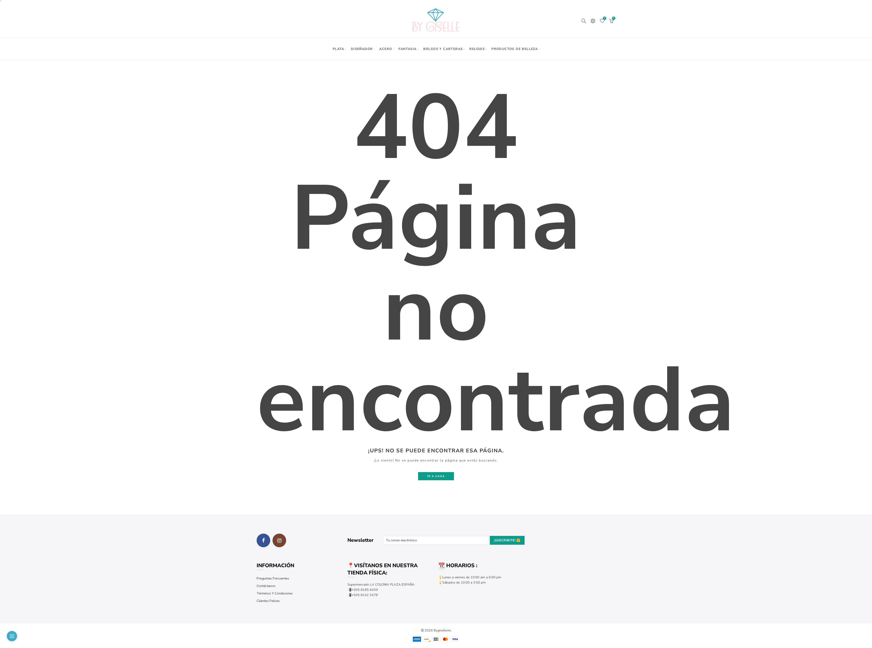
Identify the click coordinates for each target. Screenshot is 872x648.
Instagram (279, 540)
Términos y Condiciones (275, 593)
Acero (385, 49)
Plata (338, 49)
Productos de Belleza (514, 49)
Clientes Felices (268, 601)
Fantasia (407, 49)
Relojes (477, 49)
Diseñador (362, 49)
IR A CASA (436, 476)
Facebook (263, 540)
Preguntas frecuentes (273, 578)
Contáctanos (266, 586)
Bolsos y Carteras (443, 49)
